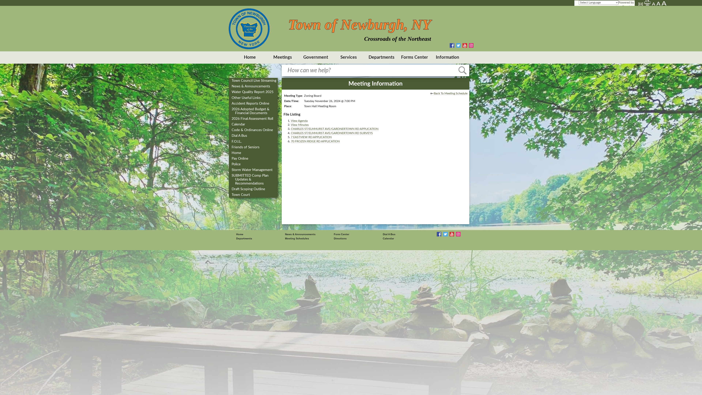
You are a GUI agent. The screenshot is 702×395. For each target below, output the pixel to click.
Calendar (238, 124)
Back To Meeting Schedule (450, 93)
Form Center (341, 234)
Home (250, 57)
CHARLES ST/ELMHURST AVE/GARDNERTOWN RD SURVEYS (332, 133)
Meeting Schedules (297, 238)
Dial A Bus (239, 136)
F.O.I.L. (237, 141)
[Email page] (641, 4)
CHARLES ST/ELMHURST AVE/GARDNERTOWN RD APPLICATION (334, 128)
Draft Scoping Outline (248, 189)
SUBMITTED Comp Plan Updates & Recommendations (250, 179)
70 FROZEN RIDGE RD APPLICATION (315, 141)
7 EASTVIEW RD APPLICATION (311, 137)
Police (236, 164)
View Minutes (300, 124)
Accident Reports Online (250, 103)
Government (315, 57)
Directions (340, 238)
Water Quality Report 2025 (252, 92)
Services (348, 57)
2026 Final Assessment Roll (252, 119)
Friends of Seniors (245, 147)
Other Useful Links (246, 98)
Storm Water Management (252, 170)
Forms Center (414, 57)
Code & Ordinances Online (252, 130)
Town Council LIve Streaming (254, 80)
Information (447, 57)
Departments (382, 57)
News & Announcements (251, 86)
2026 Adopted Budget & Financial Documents (250, 111)
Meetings (282, 57)
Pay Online (240, 158)
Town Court (241, 195)
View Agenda (299, 120)
